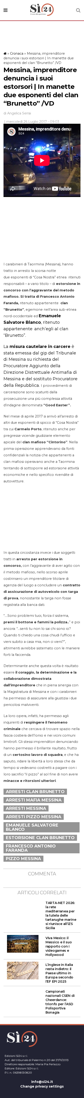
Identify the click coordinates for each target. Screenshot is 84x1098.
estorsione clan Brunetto (40, 837)
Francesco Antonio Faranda (31, 848)
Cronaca (16, 53)
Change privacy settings (42, 1086)
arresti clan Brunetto (35, 791)
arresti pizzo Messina (33, 816)
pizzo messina (23, 858)
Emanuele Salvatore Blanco (32, 827)
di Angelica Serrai (17, 113)
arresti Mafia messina (34, 800)
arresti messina (26, 808)
